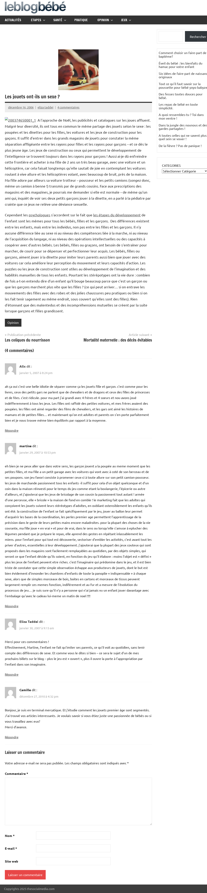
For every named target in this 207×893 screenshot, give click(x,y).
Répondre (11, 430)
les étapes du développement (117, 215)
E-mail (11, 848)
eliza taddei (45, 107)
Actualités (13, 20)
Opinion (103, 20)
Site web (11, 861)
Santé (57, 20)
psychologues (39, 215)
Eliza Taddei (28, 621)
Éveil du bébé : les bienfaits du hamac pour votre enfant (180, 65)
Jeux (124, 20)
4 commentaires (68, 107)
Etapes (36, 20)
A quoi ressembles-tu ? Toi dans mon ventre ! (181, 116)
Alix (22, 366)
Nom (10, 836)
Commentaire (16, 773)
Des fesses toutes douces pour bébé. (181, 96)
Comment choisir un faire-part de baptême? (182, 54)
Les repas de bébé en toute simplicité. (178, 106)
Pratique (81, 20)
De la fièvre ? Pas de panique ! (180, 146)
